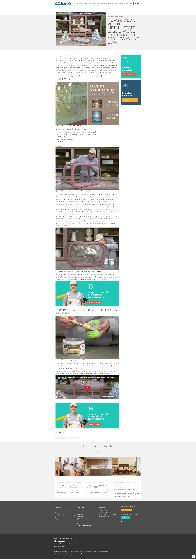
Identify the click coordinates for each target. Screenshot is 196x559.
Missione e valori (59, 507)
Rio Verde (79, 3)
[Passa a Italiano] (122, 520)
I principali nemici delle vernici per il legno (65, 514)
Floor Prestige (80, 509)
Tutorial (57, 519)
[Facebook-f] (135, 3)
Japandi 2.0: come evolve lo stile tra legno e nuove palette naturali (126, 488)
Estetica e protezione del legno (62, 509)
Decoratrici (122, 3)
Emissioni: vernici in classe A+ (105, 510)
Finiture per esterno (81, 518)
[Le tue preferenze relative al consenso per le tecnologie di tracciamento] (193, 556)
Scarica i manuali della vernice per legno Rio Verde (65, 516)
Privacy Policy (57, 553)
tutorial (69, 56)
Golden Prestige (68, 63)
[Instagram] (140, 3)
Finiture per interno (112, 16)
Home (57, 7)
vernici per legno (74, 438)
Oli (77, 523)
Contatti (131, 3)
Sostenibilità (102, 507)
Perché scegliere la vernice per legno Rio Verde (64, 511)
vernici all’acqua (61, 438)
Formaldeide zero (103, 509)
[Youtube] (138, 3)
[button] (56, 432)
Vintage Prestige (91, 63)
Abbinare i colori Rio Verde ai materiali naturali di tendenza (67, 486)
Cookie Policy (64, 553)
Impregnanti (80, 514)
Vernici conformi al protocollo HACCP (107, 514)
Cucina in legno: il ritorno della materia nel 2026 (96, 486)
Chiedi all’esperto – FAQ (104, 516)
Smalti (121, 16)
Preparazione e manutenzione (84, 525)
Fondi (78, 512)
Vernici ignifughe (81, 516)
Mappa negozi (103, 3)
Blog (127, 3)
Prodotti (95, 3)
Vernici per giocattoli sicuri (105, 512)
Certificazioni (87, 3)
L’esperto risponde (112, 3)
